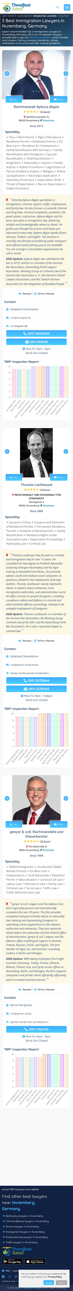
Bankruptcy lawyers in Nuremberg (24, 1215)
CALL (15, 99)
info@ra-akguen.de (21, 317)
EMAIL (59, 99)
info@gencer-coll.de (21, 1013)
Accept (48, 1282)
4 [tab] (40, 469)
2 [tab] (36, 91)
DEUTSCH (64, 16)
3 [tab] (38, 91)
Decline (61, 1282)
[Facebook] (3, 1277)
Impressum (8, 1281)
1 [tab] (33, 91)
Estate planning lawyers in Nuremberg (27, 1237)
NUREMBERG (23, 16)
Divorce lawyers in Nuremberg (22, 1226)
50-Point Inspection (40, 37)
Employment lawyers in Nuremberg (25, 1231)
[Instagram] (16, 1277)
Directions (48, 120)
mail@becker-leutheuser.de (24, 664)
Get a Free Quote (21, 1005)
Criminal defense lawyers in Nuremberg (27, 1221)
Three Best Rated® (31, 1287)
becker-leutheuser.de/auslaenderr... (30, 673)
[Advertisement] (36, 1149)
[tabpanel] (36, 74)
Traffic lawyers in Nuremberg (22, 1242)
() (45, 111)
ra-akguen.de (19, 326)
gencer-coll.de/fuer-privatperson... (30, 1021)
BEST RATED (8, 16)
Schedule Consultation (24, 309)
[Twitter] (9, 1277)
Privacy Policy (55, 1276)
